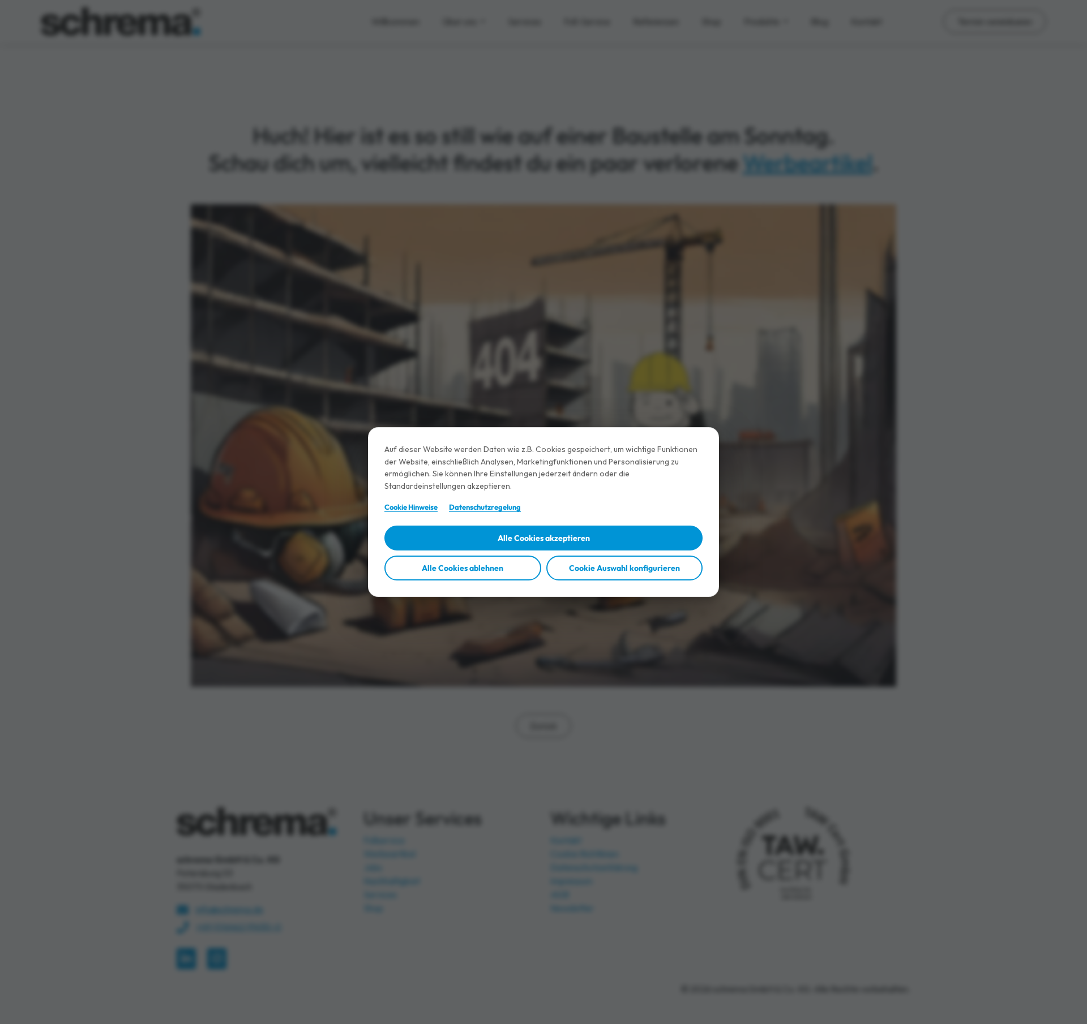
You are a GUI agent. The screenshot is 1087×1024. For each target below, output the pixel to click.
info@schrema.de (229, 909)
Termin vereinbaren (994, 21)
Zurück (543, 726)
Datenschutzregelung (485, 506)
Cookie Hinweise (411, 506)
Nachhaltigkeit (391, 881)
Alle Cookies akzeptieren (544, 538)
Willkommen (395, 21)
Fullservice (384, 840)
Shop (711, 21)
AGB (559, 894)
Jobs (372, 867)
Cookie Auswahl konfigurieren (624, 568)
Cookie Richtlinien (584, 853)
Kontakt (866, 21)
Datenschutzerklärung (593, 867)
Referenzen (656, 21)
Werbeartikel (807, 162)
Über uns (460, 21)
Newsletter (572, 908)
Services (524, 21)
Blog (819, 21)
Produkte (762, 21)
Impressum (571, 881)
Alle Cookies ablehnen (462, 568)
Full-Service (587, 21)
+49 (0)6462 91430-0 (238, 926)
